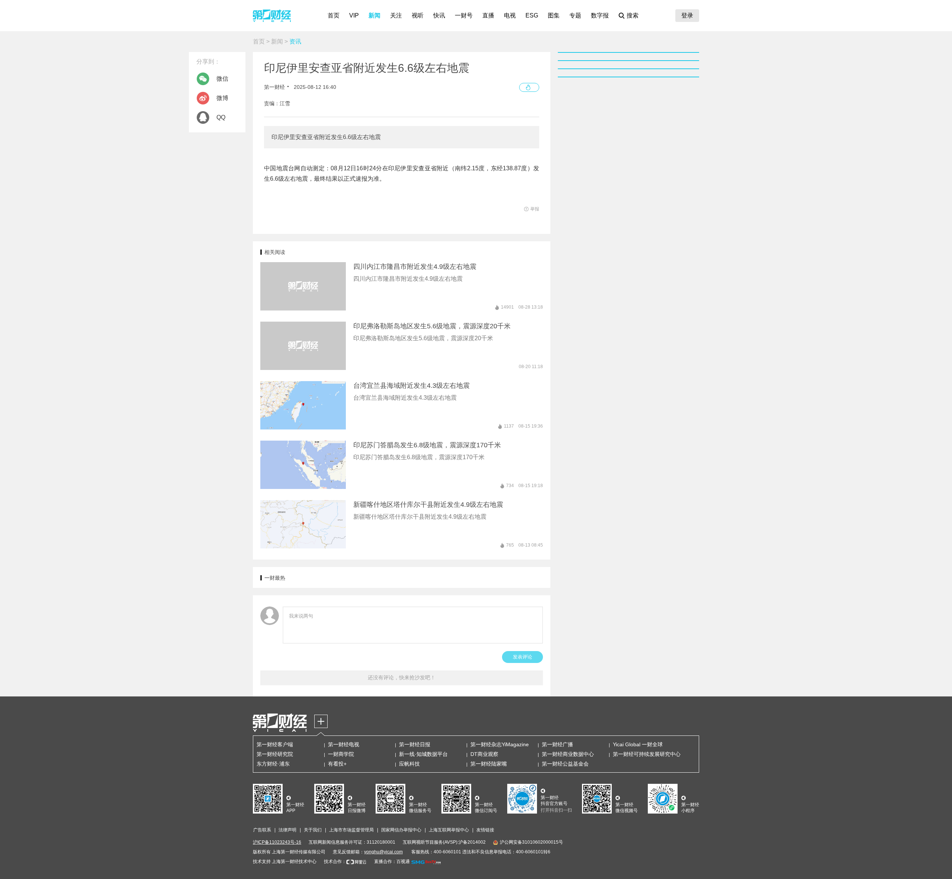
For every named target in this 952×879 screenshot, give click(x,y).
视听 (418, 15)
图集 (554, 15)
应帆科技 (409, 764)
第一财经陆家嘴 (488, 764)
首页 (334, 15)
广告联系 (262, 830)
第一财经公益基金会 (565, 764)
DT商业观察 (484, 754)
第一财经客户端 (275, 744)
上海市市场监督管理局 (351, 830)
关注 (396, 15)
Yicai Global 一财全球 (638, 744)
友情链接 (485, 830)
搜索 (633, 15)
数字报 (600, 15)
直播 (488, 15)
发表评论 (522, 657)
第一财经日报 (414, 744)
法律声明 (287, 830)
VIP (354, 15)
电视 (510, 15)
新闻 (374, 15)
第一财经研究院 (275, 754)
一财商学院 (341, 754)
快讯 (439, 15)
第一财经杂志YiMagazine (499, 744)
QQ (220, 117)
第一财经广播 (557, 744)
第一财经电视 (343, 744)
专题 (575, 15)
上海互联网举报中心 (449, 830)
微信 (222, 78)
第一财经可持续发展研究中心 (647, 754)
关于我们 (313, 830)
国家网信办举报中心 (401, 830)
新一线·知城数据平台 (423, 754)
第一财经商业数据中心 (568, 754)
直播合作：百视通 (392, 861)
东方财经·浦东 (273, 764)
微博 (222, 98)
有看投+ (337, 764)
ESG (531, 15)
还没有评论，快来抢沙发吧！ (401, 677)
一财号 (464, 15)
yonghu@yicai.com (383, 851)
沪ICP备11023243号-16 (277, 842)
